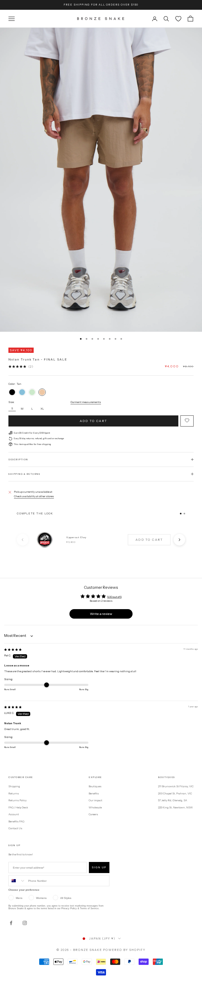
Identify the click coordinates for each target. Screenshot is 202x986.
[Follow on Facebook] (11, 923)
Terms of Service (89, 908)
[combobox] (17, 880)
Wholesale (95, 807)
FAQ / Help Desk (18, 807)
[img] (13, 649)
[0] (178, 18)
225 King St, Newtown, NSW (175, 807)
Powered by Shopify (124, 950)
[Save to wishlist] (187, 421)
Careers (93, 814)
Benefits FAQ (16, 821)
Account (13, 814)
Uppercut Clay (76, 537)
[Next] (179, 540)
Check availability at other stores (34, 496)
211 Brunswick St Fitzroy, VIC (176, 786)
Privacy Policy (69, 908)
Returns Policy (17, 800)
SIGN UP (99, 867)
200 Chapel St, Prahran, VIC (175, 793)
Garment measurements (85, 402)
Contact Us (15, 828)
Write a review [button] (101, 614)
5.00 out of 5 (114, 597)
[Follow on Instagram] (24, 923)
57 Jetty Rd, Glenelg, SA (172, 800)
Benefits (94, 793)
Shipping (14, 786)
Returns (13, 793)
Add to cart (93, 421)
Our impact (95, 800)
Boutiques (95, 786)
